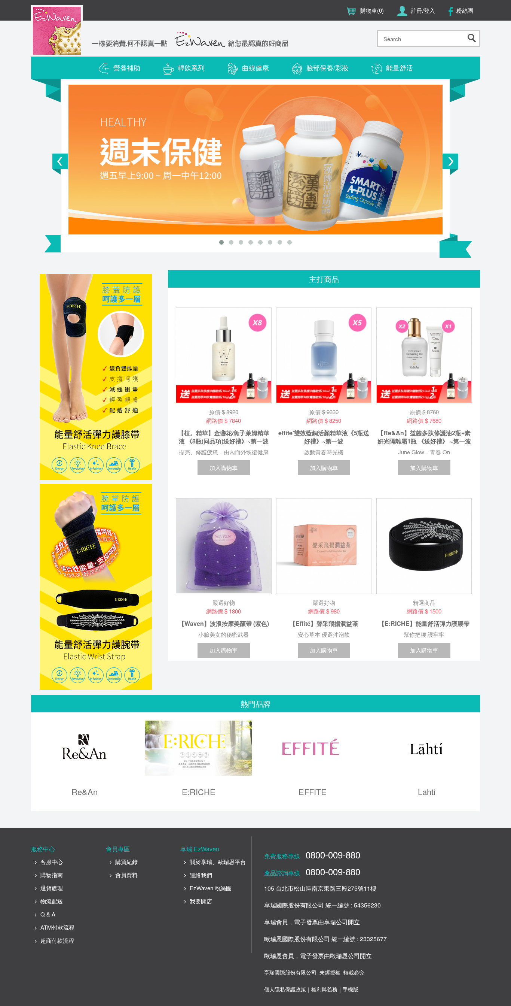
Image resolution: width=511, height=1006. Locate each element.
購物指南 (51, 875)
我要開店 (201, 901)
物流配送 (51, 901)
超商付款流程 (57, 940)
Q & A (47, 914)
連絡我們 (201, 875)
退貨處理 (51, 888)
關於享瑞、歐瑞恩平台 (218, 862)
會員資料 (126, 875)
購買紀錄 (126, 862)
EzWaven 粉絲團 (211, 888)
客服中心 (51, 862)
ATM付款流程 (57, 927)
